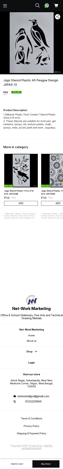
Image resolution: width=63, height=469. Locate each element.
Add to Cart (17, 464)
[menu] (5, 6)
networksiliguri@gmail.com (33, 396)
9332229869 (33, 401)
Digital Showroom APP (37, 447)
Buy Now (45, 464)
